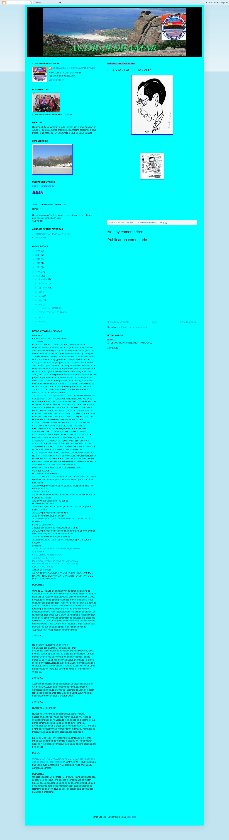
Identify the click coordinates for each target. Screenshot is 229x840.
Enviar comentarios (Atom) (134, 327)
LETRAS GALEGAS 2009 (50, 308)
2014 (38, 255)
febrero (41, 321)
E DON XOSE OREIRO (43, 566)
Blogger (132, 817)
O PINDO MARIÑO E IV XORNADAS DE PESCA (55, 759)
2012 (38, 263)
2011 (38, 267)
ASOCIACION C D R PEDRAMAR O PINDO (73, 68)
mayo (41, 300)
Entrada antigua (188, 322)
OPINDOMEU (41, 237)
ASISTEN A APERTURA (43, 558)
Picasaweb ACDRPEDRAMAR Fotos (52, 234)
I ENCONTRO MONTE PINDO (52, 312)
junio (40, 296)
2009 (38, 276)
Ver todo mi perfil (57, 80)
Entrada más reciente (118, 322)
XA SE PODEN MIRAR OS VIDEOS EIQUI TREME (56, 548)
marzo (41, 317)
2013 (38, 259)
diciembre (43, 279)
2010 (38, 271)
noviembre (43, 283)
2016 (38, 250)
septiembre (43, 287)
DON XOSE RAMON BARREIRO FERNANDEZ (55, 561)
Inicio (154, 322)
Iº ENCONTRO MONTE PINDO (47, 555)
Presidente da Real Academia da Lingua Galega (55, 563)
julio (40, 292)
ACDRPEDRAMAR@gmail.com (48, 395)
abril (40, 304)
